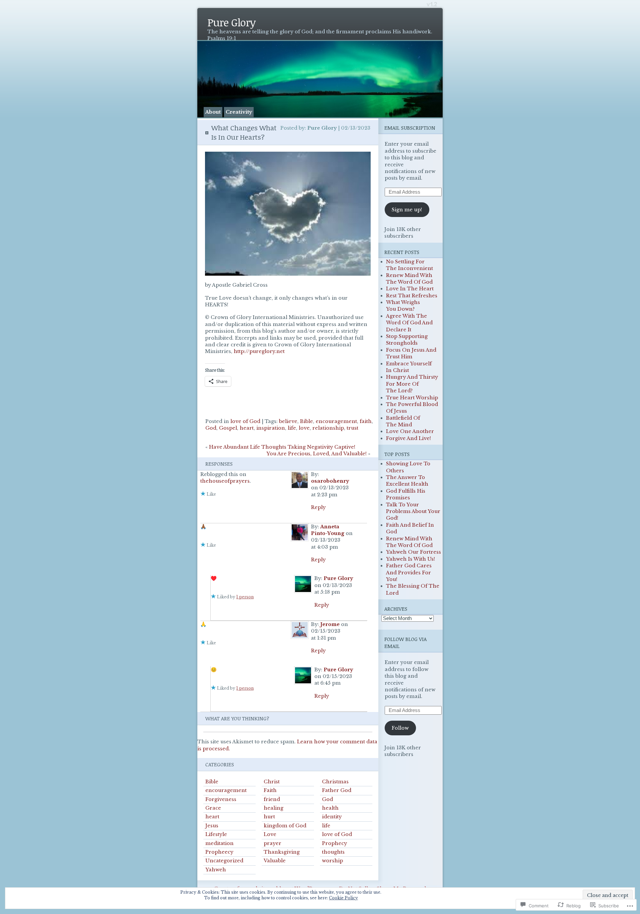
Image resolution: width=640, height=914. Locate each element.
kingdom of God (285, 826)
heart (247, 428)
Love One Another (410, 431)
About (213, 112)
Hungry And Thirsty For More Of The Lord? (412, 384)
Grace (213, 808)
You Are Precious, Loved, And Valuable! (316, 454)
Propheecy (219, 852)
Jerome (330, 624)
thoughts (333, 852)
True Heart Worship (412, 398)
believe (288, 421)
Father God (336, 790)
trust (352, 428)
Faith (270, 790)
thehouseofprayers (225, 481)
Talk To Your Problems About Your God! (413, 511)
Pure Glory (231, 22)
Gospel (228, 428)
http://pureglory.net (259, 351)
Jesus (211, 826)
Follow (400, 728)
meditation (219, 843)
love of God (245, 421)
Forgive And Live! (408, 438)
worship (332, 861)
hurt (269, 817)
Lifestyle (216, 834)
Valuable (275, 861)
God (210, 428)
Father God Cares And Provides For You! (409, 572)
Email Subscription (409, 127)
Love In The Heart (410, 289)
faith (366, 421)
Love (270, 834)
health (330, 808)
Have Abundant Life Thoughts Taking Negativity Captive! (282, 447)
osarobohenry (330, 481)
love (304, 428)
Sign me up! (407, 210)
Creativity (239, 112)
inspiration (270, 428)
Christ (272, 782)
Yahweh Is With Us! (410, 559)
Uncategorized (224, 861)
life (292, 428)
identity (332, 817)
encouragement (336, 421)
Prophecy (334, 843)
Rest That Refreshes (411, 296)
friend (272, 799)
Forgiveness (220, 799)
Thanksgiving (282, 852)
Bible (306, 421)
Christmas (335, 782)
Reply (318, 507)
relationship (328, 428)
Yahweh (215, 870)
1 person (245, 596)
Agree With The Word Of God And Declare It (409, 323)
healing (273, 808)
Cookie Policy (343, 897)
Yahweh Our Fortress (413, 552)
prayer (272, 843)
